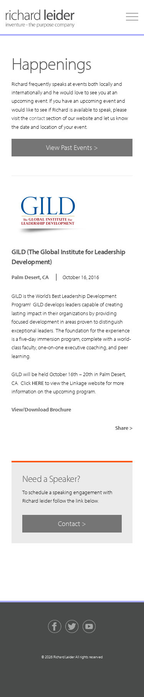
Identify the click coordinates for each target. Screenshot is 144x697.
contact (37, 118)
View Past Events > (72, 147)
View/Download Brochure (41, 409)
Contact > (72, 523)
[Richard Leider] (40, 19)
